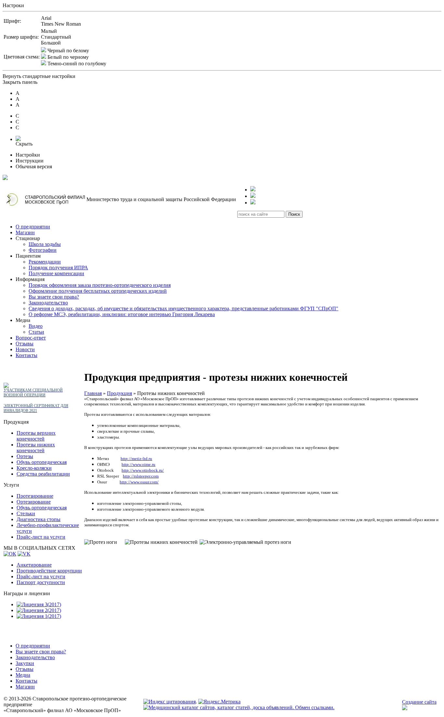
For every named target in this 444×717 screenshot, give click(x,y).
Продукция (119, 393)
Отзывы (24, 343)
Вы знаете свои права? (54, 297)
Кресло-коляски (34, 468)
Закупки (25, 663)
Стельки (26, 513)
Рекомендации (45, 261)
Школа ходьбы (45, 244)
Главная (93, 393)
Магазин (25, 232)
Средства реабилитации (43, 474)
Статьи (36, 332)
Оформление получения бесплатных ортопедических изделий (98, 291)
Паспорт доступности (41, 582)
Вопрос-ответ (31, 337)
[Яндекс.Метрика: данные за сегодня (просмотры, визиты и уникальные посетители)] (219, 702)
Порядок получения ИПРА (58, 267)
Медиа (23, 675)
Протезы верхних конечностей (36, 436)
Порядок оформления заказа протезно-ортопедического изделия (100, 285)
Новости (25, 349)
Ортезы (25, 456)
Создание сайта (419, 702)
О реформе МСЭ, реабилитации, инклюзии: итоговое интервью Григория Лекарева (122, 314)
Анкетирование (34, 565)
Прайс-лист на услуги (41, 537)
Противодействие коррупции (49, 570)
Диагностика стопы (38, 519)
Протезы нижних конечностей (36, 447)
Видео (36, 326)
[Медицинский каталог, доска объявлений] (238, 707)
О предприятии (33, 226)
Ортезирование (34, 502)
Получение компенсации (56, 273)
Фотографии (43, 250)
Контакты (26, 355)
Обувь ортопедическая (42, 462)
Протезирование (35, 496)
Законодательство (48, 302)
